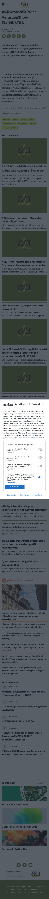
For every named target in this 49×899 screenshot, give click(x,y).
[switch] (40, 449)
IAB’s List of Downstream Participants (27, 438)
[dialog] (24, 449)
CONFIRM (14, 487)
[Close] (44, 404)
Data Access (24, 495)
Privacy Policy (37, 495)
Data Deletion (12, 495)
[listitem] (24, 444)
